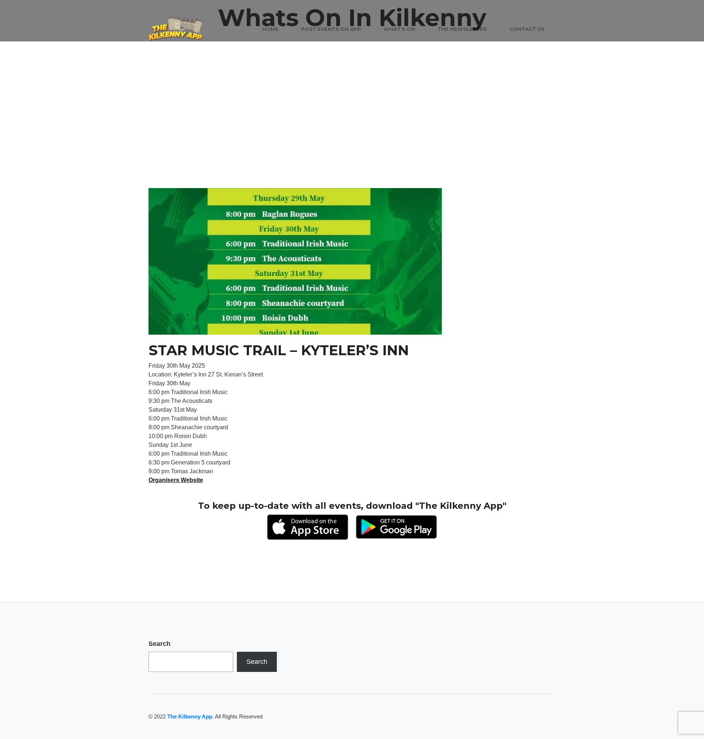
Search (159, 643)
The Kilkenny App (189, 716)
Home (270, 29)
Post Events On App (331, 29)
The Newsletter (462, 29)
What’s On (399, 29)
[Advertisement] (352, 133)
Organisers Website (175, 480)
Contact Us (526, 29)
